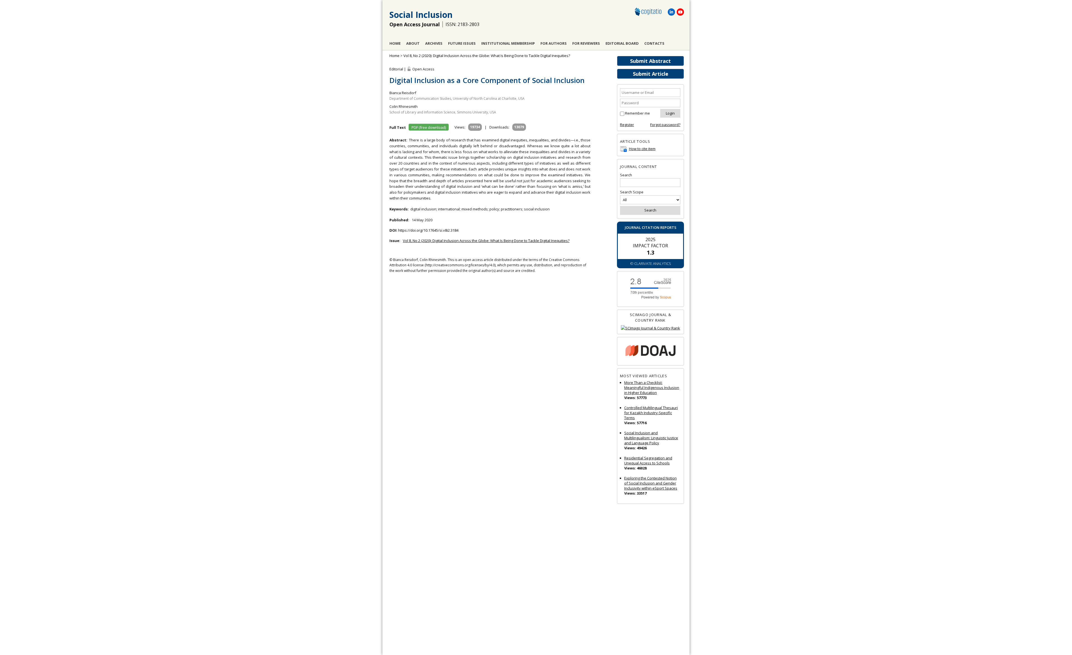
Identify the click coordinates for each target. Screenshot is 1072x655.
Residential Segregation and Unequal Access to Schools (648, 460)
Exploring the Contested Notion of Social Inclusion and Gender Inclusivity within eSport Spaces (650, 483)
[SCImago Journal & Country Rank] (650, 328)
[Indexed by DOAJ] (650, 351)
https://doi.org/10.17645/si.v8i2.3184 (428, 230)
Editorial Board (622, 43)
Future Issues (462, 43)
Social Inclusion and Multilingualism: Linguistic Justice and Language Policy (651, 437)
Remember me (637, 113)
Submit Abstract (650, 61)
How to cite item (642, 148)
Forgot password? (665, 124)
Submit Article (650, 73)
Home (395, 43)
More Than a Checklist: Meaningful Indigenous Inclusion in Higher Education (651, 387)
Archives (433, 43)
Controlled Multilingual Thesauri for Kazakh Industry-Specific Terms (651, 412)
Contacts (654, 43)
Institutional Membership (508, 43)
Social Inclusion (421, 14)
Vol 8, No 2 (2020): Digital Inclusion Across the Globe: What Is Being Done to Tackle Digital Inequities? (486, 55)
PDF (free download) (428, 127)
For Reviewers (586, 43)
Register (627, 124)
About (413, 43)
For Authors (553, 43)
